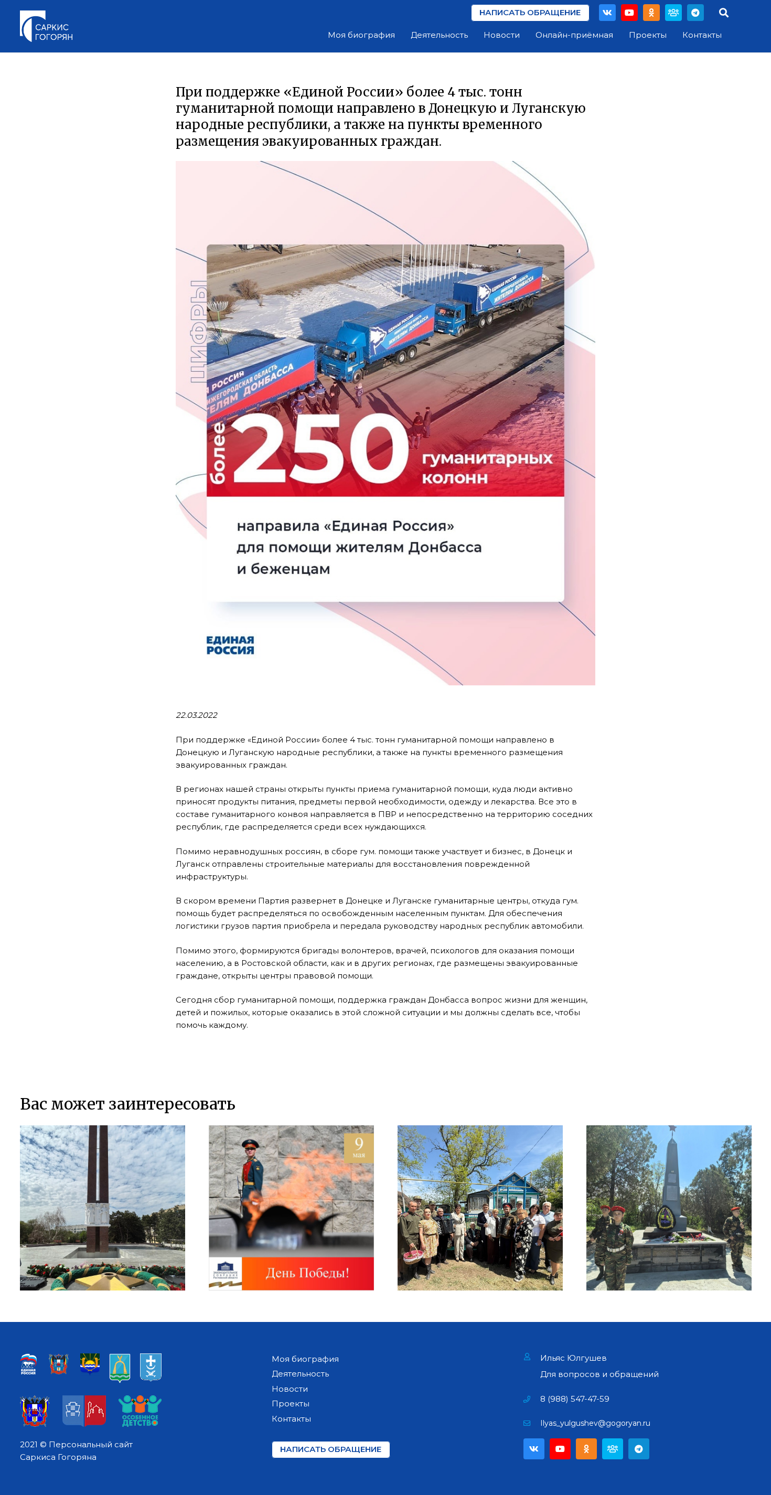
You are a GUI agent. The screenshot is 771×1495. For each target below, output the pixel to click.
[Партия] (673, 12)
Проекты (290, 1403)
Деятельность (300, 1374)
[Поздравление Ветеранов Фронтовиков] (480, 1207)
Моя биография (305, 1359)
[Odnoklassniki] (651, 12)
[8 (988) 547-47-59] (532, 1399)
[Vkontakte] (607, 12)
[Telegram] (695, 12)
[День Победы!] (291, 1207)
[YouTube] (629, 12)
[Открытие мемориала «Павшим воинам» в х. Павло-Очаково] (669, 1207)
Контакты (291, 1419)
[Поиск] (723, 13)
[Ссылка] (46, 26)
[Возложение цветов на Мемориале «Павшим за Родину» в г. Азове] (102, 1207)
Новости (290, 1389)
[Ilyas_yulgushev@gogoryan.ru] (532, 1423)
